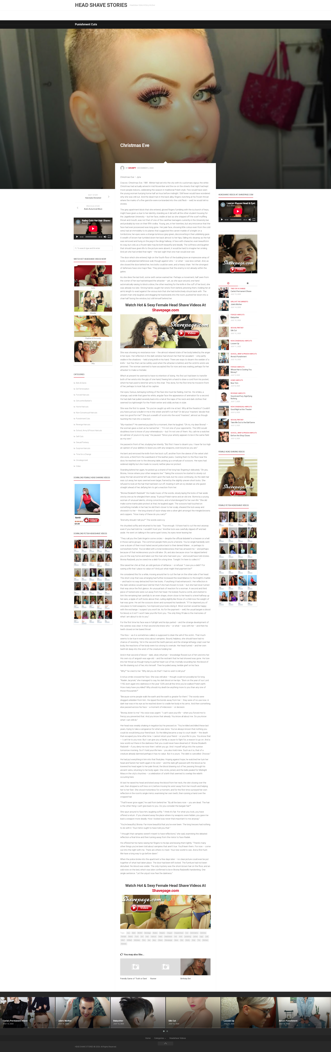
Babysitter (235, 317)
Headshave (168, 936)
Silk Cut (234, 330)
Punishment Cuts (86, 24)
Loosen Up (235, 343)
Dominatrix (194, 933)
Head (160, 936)
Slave (176, 940)
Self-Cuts (79, 436)
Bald (133, 933)
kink (180, 936)
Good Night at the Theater (241, 409)
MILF (123, 940)
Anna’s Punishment (239, 357)
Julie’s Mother (236, 304)
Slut (181, 940)
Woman (205, 940)
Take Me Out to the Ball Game (243, 422)
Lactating (188, 936)
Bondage (148, 933)
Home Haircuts (82, 407)
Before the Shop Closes (240, 435)
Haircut (153, 936)
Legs (201, 936)
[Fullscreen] (109, 236)
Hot (175, 936)
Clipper (169, 933)
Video (78, 466)
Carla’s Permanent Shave (241, 291)
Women (123, 944)
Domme (203, 933)
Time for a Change (83, 454)
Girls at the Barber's (84, 401)
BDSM (140, 933)
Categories (159, 1038)
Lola (206, 936)
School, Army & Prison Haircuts (89, 430)
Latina (195, 936)
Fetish (130, 936)
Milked (129, 940)
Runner (153, 978)
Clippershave (178, 933)
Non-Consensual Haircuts (86, 413)
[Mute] (105, 236)
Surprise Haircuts (83, 448)
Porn (143, 940)
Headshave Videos (177, 1038)
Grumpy (132, 168)
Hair (147, 936)
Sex (149, 940)
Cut (187, 933)
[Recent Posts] (228, 283)
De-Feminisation (82, 389)
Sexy (154, 940)
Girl (142, 936)
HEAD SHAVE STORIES (101, 5)
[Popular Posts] (247, 283)
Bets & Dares (81, 383)
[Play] (77, 236)
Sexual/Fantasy (82, 442)
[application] (93, 228)
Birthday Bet (185, 978)
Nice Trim (234, 383)
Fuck (136, 936)
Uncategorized (82, 460)
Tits (199, 940)
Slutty (188, 940)
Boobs (155, 933)
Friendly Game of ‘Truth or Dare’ (133, 978)
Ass (128, 933)
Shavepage (168, 940)
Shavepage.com (165, 310)
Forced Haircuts (82, 395)
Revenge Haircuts (83, 425)
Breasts (162, 933)
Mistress (137, 940)
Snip (193, 940)
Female (123, 936)
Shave (160, 940)
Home (148, 1038)
